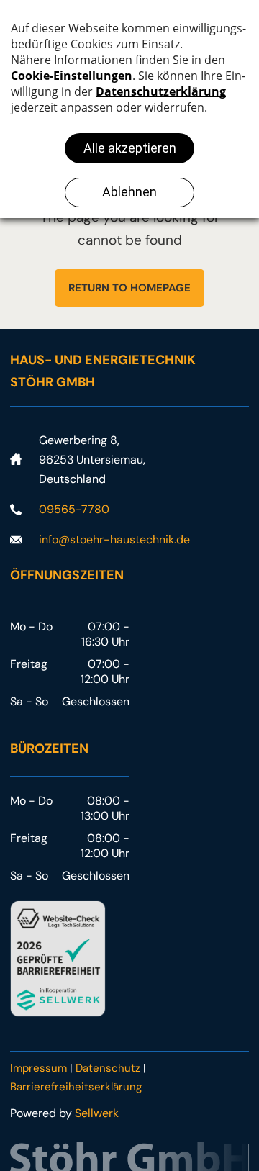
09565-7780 (74, 509)
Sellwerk (97, 1113)
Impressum (38, 1068)
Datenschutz (108, 1068)
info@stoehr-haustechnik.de (114, 539)
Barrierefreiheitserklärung (76, 1087)
